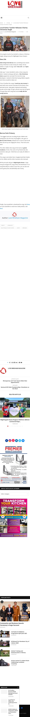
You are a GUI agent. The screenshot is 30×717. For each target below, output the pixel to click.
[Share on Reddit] (16, 362)
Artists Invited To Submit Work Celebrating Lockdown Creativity (20, 662)
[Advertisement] (15, 12)
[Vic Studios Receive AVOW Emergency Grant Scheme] (4, 692)
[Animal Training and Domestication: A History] (5, 653)
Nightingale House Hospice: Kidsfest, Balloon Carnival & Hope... (15, 420)
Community (10, 225)
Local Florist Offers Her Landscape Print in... (12, 702)
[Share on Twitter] (11, 362)
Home (1, 23)
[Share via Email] (21, 362)
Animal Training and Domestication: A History (18, 651)
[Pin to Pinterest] (13, 362)
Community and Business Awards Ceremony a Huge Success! (12, 624)
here (28, 204)
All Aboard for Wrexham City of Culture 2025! (20, 642)
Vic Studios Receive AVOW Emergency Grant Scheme (13, 692)
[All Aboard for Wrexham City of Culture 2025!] (5, 644)
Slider (18, 228)
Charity (8, 23)
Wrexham (24, 228)
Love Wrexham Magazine (10, 31)
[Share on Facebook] (9, 362)
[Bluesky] (19, 708)
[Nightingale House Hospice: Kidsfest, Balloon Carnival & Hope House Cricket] (15, 407)
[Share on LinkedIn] (14, 362)
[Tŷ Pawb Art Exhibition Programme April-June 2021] (5, 634)
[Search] (28, 17)
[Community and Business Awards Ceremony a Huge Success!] (15, 611)
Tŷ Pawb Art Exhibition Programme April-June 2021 (19, 632)
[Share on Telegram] (19, 362)
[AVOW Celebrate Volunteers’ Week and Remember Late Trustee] (4, 711)
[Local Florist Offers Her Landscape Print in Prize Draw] (4, 701)
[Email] (21, 708)
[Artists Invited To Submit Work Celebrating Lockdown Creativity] (5, 663)
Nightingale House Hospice (7, 228)
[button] (1, 412)
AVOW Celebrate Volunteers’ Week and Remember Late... (13, 711)
